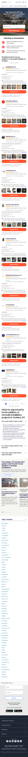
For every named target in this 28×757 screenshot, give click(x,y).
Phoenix (4, 525)
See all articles (8, 475)
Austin (3, 647)
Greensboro (5, 613)
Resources (4, 729)
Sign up (14, 698)
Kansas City (5, 596)
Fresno (3, 530)
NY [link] (6, 6)
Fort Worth (5, 655)
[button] (4, 87)
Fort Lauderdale (6, 557)
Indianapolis (5, 574)
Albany (3, 603)
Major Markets (7, 519)
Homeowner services (8, 720)
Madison (4, 674)
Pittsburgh (4, 638)
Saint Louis (5, 599)
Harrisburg (4, 633)
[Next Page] (25, 404)
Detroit (4, 586)
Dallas (3, 650)
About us (4, 734)
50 (22, 403)
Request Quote (14, 91)
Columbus (4, 625)
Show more (24, 83)
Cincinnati (4, 621)
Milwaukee (5, 677)
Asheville (4, 608)
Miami (3, 562)
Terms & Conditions (22, 748)
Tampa (3, 567)
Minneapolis (5, 591)
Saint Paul (4, 594)
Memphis (4, 642)
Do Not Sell (15, 746)
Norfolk (4, 664)
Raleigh (4, 616)
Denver (4, 550)
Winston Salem (6, 618)
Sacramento (5, 540)
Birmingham (5, 523)
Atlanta (4, 569)
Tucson (4, 528)
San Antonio (5, 660)
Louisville (4, 577)
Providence (5, 640)
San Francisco (5, 545)
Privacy (6, 746)
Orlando (4, 564)
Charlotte (4, 611)
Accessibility (20, 746)
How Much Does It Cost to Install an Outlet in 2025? (9, 493)
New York (4, 606)
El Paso (4, 652)
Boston (4, 584)
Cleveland (4, 623)
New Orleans (5, 579)
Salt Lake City (5, 662)
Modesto (4, 538)
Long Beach (5, 533)
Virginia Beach (6, 669)
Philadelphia (5, 635)
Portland (4, 630)
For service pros (6, 725)
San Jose (4, 547)
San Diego (4, 543)
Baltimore (4, 582)
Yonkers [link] (11, 6)
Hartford (4, 552)
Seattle (4, 672)
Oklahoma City (6, 628)
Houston (4, 657)
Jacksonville (5, 560)
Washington (5, 555)
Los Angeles (5, 535)
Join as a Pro (18, 2)
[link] (14, 69)
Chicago (4, 572)
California (10, 746)
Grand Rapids (5, 589)
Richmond (4, 667)
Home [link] (3, 6)
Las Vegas (4, 601)
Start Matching (14, 31)
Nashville (4, 645)
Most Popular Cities (6, 683)
